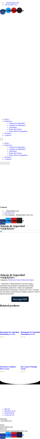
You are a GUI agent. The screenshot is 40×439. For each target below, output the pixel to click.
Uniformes (13, 127)
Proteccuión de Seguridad (18, 131)
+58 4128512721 (6, 421)
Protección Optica (27, 280)
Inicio (7, 119)
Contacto (8, 135)
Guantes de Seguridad (17, 123)
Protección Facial (15, 129)
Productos (8, 121)
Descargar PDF (20, 299)
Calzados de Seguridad (17, 125)
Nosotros (8, 133)
